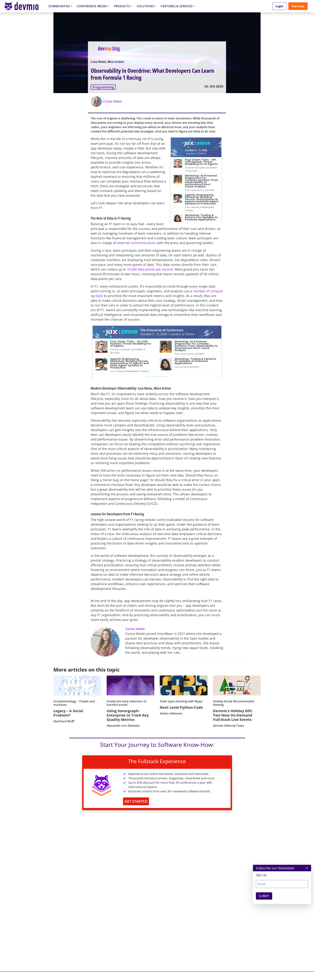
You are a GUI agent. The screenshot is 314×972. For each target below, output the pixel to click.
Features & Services (177, 6)
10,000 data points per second (150, 269)
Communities (59, 6)
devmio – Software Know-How (24, 6)
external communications (136, 243)
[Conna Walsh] (96, 101)
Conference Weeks (92, 6)
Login (279, 6)
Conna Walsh (112, 101)
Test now (298, 6)
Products (122, 6)
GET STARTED (136, 801)
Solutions (145, 6)
